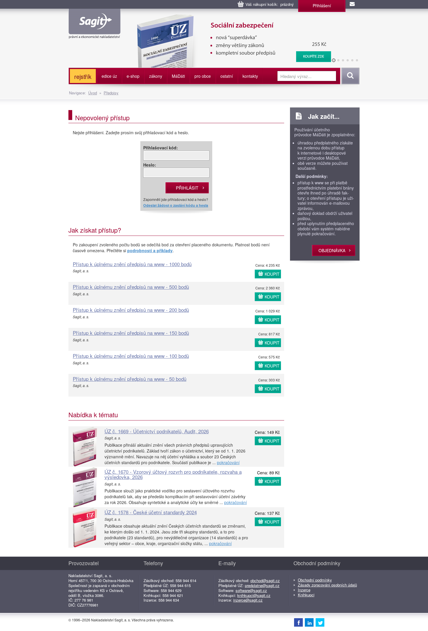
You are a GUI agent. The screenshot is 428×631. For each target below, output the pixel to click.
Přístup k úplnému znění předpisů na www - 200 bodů (131, 309)
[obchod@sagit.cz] (353, 4)
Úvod (92, 93)
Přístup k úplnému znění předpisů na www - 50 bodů (129, 378)
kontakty (250, 76)
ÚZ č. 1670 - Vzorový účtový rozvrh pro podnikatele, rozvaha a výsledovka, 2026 (173, 474)
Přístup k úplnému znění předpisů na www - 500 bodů (131, 286)
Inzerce (304, 590)
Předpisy (111, 93)
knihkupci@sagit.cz (253, 595)
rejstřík (82, 76)
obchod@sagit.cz (265, 580)
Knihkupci (306, 595)
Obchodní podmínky (315, 580)
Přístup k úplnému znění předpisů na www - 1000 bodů (132, 264)
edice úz (109, 76)
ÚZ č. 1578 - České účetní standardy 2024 (151, 512)
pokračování (228, 462)
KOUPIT (272, 274)
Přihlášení (322, 5)
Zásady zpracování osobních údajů (327, 585)
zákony (155, 76)
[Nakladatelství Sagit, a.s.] (94, 34)
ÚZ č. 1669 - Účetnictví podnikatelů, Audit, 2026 (157, 431)
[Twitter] (320, 622)
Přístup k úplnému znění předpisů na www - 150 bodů (131, 332)
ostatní (226, 76)
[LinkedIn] (309, 622)
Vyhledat (350, 76)
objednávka (332, 250)
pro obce (202, 76)
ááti (178, 76)
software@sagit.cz (251, 590)
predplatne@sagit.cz (262, 585)
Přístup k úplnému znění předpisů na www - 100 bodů (131, 355)
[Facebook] (298, 622)
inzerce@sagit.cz (248, 600)
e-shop (133, 76)
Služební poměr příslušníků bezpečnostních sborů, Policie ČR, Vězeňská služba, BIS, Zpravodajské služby (268, 20)
